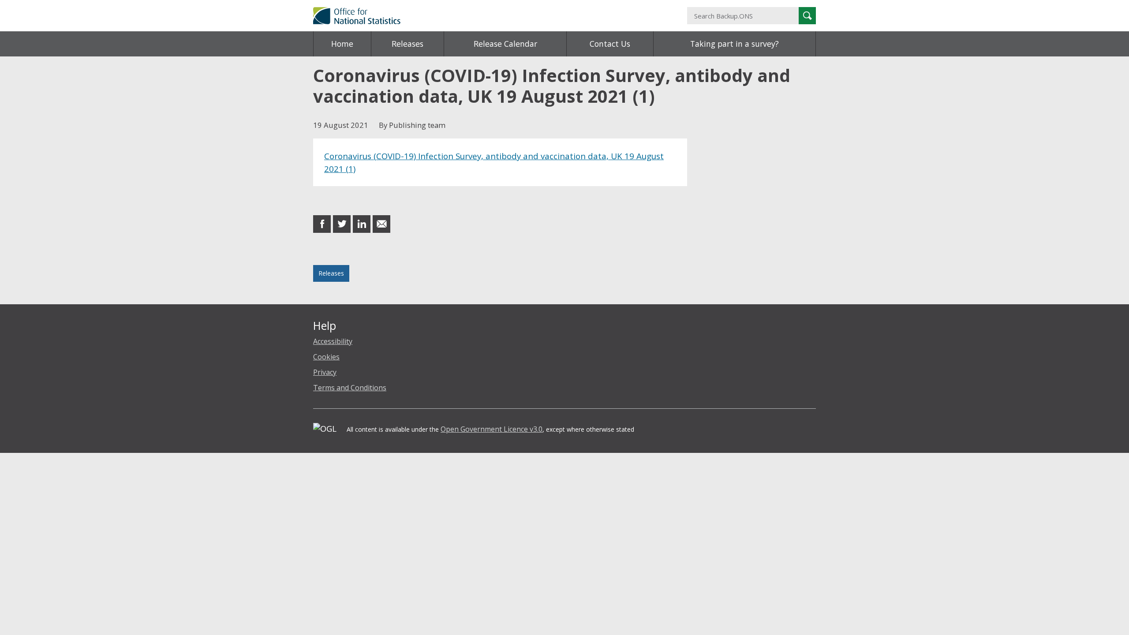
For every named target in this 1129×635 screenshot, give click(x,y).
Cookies (326, 357)
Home (342, 43)
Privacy (324, 372)
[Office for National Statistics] (478, 15)
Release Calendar (505, 43)
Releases (407, 43)
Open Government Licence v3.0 (491, 429)
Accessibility (332, 341)
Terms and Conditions (349, 387)
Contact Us (610, 43)
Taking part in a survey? (734, 43)
